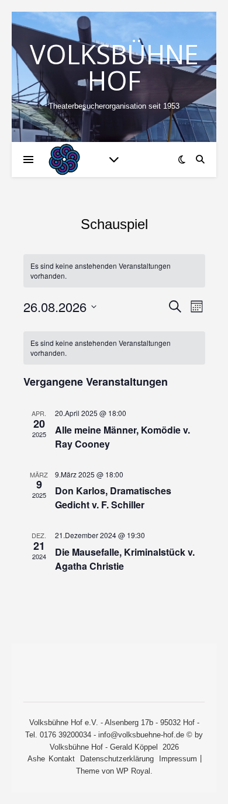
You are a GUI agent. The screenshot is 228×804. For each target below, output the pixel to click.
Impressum (178, 758)
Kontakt (62, 758)
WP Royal (133, 771)
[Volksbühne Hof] (64, 159)
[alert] (114, 348)
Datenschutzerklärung (117, 758)
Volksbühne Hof (114, 67)
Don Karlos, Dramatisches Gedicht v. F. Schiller (113, 497)
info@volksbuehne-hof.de (141, 734)
